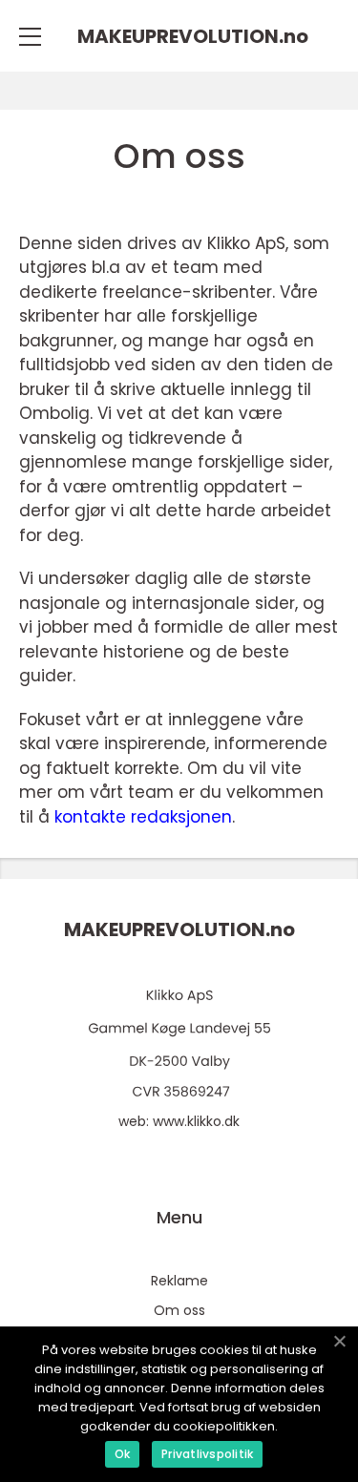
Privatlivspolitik (207, 1454)
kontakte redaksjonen (143, 816)
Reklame (179, 1280)
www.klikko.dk (196, 1121)
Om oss (179, 1310)
